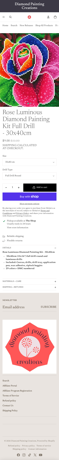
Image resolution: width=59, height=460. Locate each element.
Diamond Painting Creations (23, 441)
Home (5, 26)
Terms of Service (11, 396)
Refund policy (9, 401)
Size (4, 156)
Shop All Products (44, 26)
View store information (17, 228)
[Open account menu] (48, 17)
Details (7, 248)
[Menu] (3, 17)
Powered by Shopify (46, 441)
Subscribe (48, 307)
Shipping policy (19, 449)
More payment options (29, 204)
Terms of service (44, 446)
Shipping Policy (10, 411)
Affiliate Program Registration (17, 391)
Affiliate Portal (10, 386)
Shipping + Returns (13, 287)
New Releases (26, 26)
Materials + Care (12, 281)
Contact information (37, 449)
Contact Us (8, 406)
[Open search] (10, 17)
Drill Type (8, 170)
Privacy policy (28, 446)
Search (14, 26)
